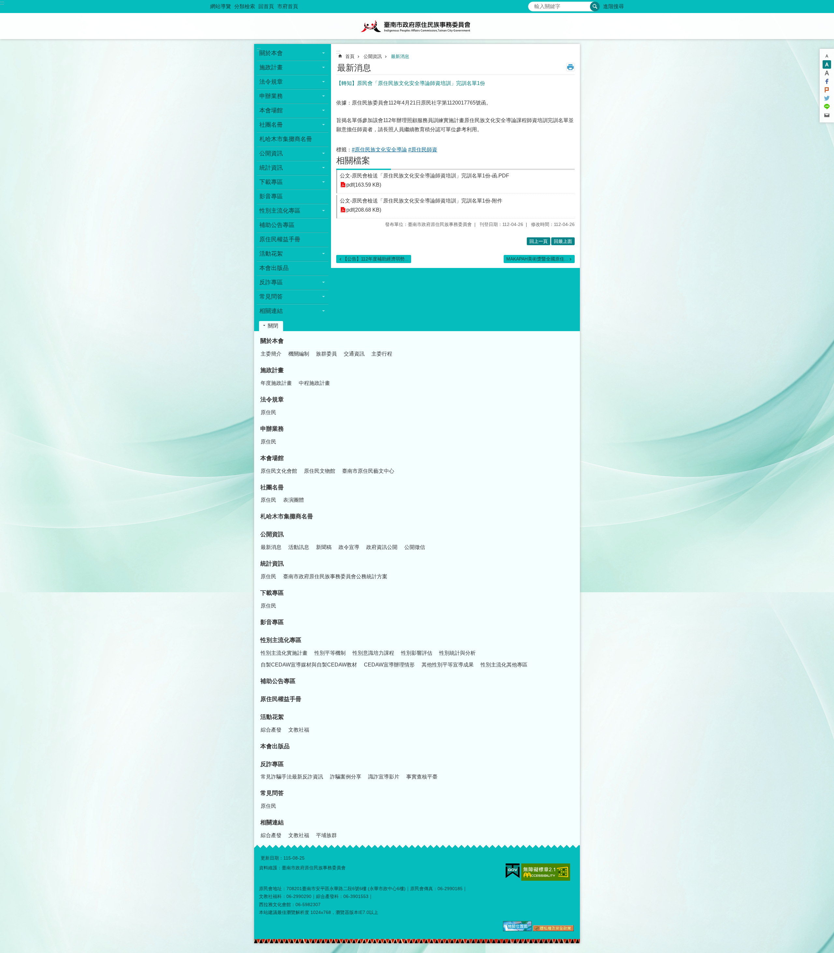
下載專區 (272, 593)
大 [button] (827, 73)
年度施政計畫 (276, 383)
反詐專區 (272, 764)
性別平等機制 (330, 653)
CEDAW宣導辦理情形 (389, 664)
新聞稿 (324, 547)
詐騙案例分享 (345, 776)
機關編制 (298, 354)
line (827, 107)
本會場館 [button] (271, 110)
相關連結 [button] (271, 311)
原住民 (268, 412)
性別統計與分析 (457, 653)
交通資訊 (354, 354)
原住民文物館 (319, 471)
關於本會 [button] (271, 53)
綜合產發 (271, 730)
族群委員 (326, 354)
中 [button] (827, 64)
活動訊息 (298, 547)
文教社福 (298, 730)
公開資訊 (373, 56)
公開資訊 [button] (271, 153)
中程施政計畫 (314, 383)
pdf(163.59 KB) (363, 185)
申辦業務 (272, 429)
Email (827, 115)
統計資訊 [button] (271, 167)
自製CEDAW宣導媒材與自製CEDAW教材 (309, 664)
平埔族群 (326, 835)
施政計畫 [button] (271, 67)
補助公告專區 (277, 225)
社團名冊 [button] (271, 124)
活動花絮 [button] (271, 253)
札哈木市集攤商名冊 (285, 139)
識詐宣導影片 (383, 776)
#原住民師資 (422, 149)
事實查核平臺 (422, 776)
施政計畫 (272, 370)
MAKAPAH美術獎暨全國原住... (537, 258)
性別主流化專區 (280, 640)
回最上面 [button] (563, 241)
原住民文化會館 (279, 471)
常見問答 (272, 793)
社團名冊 (272, 487)
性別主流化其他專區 (504, 664)
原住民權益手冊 (279, 239)
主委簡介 (271, 354)
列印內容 (570, 67)
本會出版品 (274, 268)
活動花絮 (272, 717)
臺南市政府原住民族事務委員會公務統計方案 (335, 576)
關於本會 (272, 341)
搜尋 (533, 4)
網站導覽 (220, 6)
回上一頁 (538, 241)
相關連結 (272, 822)
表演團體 (293, 500)
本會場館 (272, 458)
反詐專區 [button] (271, 282)
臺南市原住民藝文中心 (368, 471)
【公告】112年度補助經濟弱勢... (376, 258)
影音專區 (271, 196)
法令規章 (272, 399)
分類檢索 (244, 6)
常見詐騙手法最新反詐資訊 (292, 776)
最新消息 (400, 56)
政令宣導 (348, 547)
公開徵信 (414, 547)
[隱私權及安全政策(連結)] (553, 929)
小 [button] (827, 56)
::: (2, 3)
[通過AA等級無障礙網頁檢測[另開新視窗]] (545, 872)
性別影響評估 (416, 653)
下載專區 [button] (271, 182)
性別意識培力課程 (373, 653)
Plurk (827, 90)
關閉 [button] (273, 326)
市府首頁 (287, 6)
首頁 (349, 56)
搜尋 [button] (595, 6)
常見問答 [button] (271, 296)
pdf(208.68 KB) (363, 210)
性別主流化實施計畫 (284, 653)
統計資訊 (272, 563)
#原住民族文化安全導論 (379, 149)
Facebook (827, 81)
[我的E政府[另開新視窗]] (513, 870)
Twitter (827, 98)
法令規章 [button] (271, 81)
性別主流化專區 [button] (279, 210)
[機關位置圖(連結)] (517, 929)
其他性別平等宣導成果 (448, 664)
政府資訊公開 (381, 547)
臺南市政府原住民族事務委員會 (417, 26)
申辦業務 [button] (271, 96)
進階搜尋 (613, 6)
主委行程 (381, 354)
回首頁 (266, 6)
